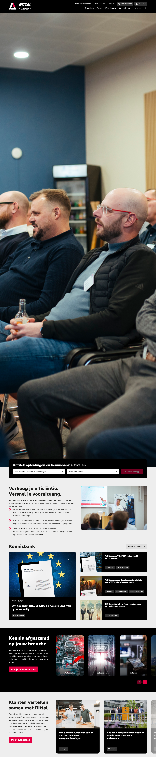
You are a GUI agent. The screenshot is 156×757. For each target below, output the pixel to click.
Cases (99, 8)
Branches (89, 8)
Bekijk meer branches (23, 669)
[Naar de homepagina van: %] (20, 6)
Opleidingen (124, 8)
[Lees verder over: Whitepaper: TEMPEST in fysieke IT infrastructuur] (113, 562)
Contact (111, 3)
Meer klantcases (20, 739)
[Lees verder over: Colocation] (101, 655)
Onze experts (99, 3)
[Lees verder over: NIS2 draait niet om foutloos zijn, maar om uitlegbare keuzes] (113, 610)
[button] (139, 682)
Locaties (137, 8)
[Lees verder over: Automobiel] (70, 655)
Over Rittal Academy (82, 3)
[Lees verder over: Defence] (133, 655)
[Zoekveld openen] (145, 8)
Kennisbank (110, 8)
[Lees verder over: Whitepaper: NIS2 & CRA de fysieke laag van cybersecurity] (42, 586)
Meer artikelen (135, 546)
